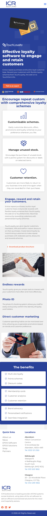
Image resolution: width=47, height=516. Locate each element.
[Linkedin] (6, 507)
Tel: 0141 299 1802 (32, 483)
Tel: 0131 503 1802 (32, 469)
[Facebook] (2, 507)
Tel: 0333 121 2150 (32, 450)
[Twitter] (10, 507)
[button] (45, 4)
